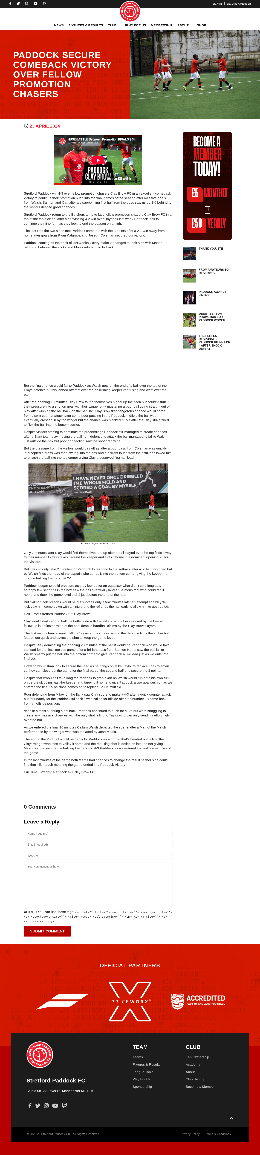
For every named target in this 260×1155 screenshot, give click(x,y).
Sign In (217, 3)
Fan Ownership (197, 1057)
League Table (143, 1072)
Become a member (239, 3)
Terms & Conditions (218, 1134)
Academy (193, 1064)
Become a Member (200, 1086)
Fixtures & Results (146, 1064)
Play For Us (142, 1079)
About (190, 1072)
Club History (195, 1079)
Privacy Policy (190, 1134)
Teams (138, 1057)
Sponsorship (142, 1086)
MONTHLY (210, 193)
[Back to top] (231, 1118)
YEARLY (209, 224)
